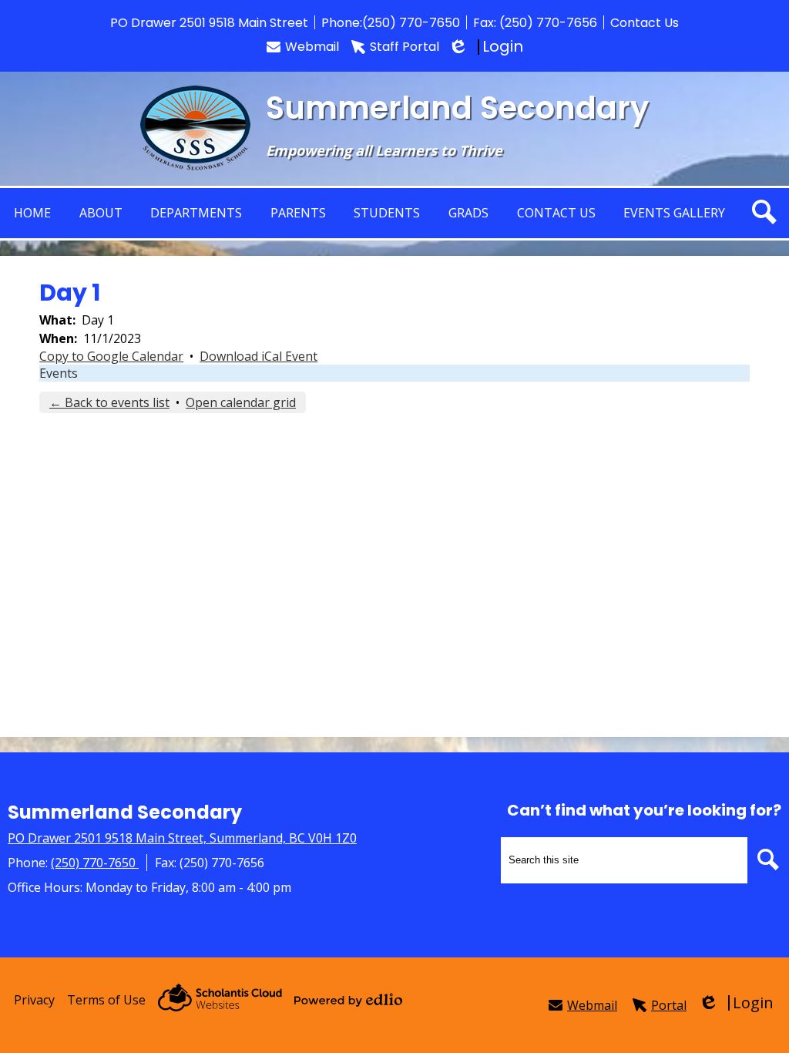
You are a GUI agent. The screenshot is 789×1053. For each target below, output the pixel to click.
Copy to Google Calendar (111, 356)
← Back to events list (109, 402)
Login (487, 46)
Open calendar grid (241, 402)
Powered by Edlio (348, 1000)
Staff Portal (404, 47)
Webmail (312, 47)
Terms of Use (106, 999)
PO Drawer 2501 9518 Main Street (209, 23)
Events (58, 373)
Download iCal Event (258, 356)
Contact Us (644, 23)
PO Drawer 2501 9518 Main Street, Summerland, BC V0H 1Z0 (182, 837)
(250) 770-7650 (411, 23)
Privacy (34, 999)
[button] (101, 213)
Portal (669, 1005)
